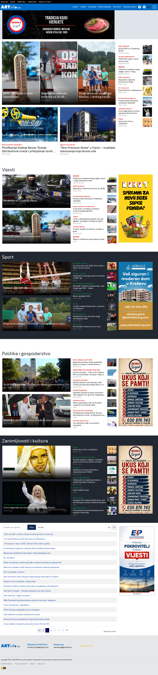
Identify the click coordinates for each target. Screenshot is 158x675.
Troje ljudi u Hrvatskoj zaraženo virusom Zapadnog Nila (86, 210)
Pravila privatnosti (21, 664)
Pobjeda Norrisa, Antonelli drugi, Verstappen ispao (86, 317)
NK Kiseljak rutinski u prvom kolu (87, 326)
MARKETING (32, 2)
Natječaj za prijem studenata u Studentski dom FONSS (85, 471)
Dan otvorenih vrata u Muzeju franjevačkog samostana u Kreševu (31, 576)
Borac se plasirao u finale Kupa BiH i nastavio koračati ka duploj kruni (32, 562)
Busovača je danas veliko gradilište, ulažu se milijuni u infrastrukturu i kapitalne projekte (87, 363)
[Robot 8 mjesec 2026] (136, 208)
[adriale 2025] (136, 295)
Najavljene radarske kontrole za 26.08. (54, 94)
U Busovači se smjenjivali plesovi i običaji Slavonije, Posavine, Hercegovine (87, 481)
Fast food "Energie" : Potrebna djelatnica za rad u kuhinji (27, 591)
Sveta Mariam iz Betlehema (130, 90)
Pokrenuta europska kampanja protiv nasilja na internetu (88, 511)
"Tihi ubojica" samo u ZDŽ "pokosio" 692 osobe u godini (27, 543)
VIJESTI (75, 7)
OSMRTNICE (21, 2)
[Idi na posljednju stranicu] (67, 630)
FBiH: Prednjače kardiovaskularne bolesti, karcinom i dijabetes (30, 600)
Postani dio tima (86, 646)
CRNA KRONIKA (104, 7)
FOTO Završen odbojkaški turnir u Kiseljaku (22, 610)
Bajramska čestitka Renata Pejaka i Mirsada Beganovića (27, 553)
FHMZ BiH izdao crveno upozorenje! (18, 94)
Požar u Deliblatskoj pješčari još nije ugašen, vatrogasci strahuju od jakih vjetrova (88, 220)
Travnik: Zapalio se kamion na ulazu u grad (88, 230)
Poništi (41, 527)
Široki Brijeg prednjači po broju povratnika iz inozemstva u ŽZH (36, 384)
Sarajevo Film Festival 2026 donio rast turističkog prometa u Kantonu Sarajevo (89, 501)
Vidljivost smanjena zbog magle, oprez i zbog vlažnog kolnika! (128, 70)
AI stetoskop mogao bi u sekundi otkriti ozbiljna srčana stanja (29, 548)
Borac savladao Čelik (81, 296)
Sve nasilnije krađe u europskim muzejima (86, 424)
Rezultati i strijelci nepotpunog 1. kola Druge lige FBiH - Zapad (88, 287)
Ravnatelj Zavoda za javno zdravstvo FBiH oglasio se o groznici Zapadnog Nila (88, 393)
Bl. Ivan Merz (9, 558)
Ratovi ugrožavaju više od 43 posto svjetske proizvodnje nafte (87, 404)
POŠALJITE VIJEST (45, 2)
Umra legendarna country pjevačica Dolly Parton (129, 112)
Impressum (41, 664)
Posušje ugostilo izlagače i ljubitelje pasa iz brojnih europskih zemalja (88, 460)
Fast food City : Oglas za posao (17, 595)
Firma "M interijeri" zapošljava (16, 605)
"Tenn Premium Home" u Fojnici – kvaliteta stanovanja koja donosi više (87, 149)
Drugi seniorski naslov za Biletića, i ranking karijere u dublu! (96, 94)
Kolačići (32, 664)
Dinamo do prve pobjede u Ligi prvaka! (20, 581)
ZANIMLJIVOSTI (129, 7)
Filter (31, 527)
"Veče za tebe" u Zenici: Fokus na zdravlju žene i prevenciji (28, 534)
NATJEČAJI (4, 2)
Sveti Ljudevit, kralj (81, 490)
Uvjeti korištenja (6, 664)
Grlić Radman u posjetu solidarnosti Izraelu (22, 614)
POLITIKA (117, 7)
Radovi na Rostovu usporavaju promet (88, 239)
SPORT (83, 7)
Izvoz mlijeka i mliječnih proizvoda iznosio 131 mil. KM (26, 624)
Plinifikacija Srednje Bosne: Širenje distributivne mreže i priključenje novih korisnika (27, 149)
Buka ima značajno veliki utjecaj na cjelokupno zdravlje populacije (31, 567)
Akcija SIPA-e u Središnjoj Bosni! (129, 49)
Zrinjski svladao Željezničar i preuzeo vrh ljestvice (88, 307)
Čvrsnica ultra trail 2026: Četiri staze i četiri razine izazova (88, 266)
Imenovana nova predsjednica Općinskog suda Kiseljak (27, 619)
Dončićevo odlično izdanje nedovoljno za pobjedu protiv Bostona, (31, 586)
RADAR (12, 2)
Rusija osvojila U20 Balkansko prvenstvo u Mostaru (30, 287)
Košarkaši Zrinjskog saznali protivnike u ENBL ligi (89, 277)
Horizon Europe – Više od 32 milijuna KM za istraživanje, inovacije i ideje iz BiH (88, 373)
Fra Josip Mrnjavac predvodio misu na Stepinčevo (24, 539)
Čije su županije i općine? (14, 572)
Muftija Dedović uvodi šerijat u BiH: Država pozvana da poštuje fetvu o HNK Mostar (89, 383)
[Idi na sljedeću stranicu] (63, 630)
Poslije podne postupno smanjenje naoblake (128, 101)
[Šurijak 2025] (58, 24)
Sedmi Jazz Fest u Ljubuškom (125, 122)
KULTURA (92, 7)
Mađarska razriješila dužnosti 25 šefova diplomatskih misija (34, 420)
